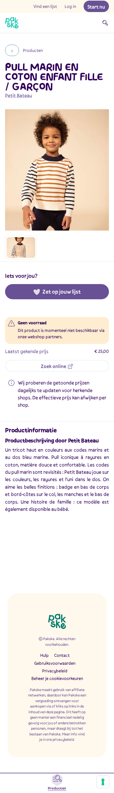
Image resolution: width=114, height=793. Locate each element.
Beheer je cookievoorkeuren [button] (57, 678)
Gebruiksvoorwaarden (54, 663)
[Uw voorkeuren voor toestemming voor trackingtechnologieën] (103, 782)
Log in (70, 6)
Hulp (44, 655)
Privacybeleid (54, 671)
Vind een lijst (45, 6)
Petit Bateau (18, 95)
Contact (62, 655)
